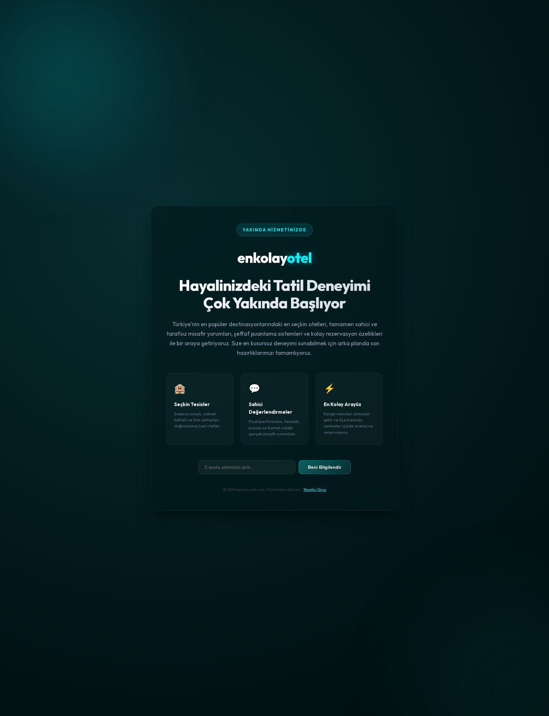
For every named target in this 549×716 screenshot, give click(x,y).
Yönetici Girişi (314, 489)
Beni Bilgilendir (324, 466)
